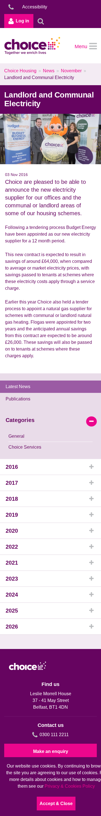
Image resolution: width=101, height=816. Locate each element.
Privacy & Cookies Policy (70, 786)
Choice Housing (20, 70)
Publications (18, 399)
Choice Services (24, 447)
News (48, 70)
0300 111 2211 (54, 734)
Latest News (18, 386)
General (16, 436)
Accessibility (34, 6)
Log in (22, 20)
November (71, 70)
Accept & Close (56, 803)
